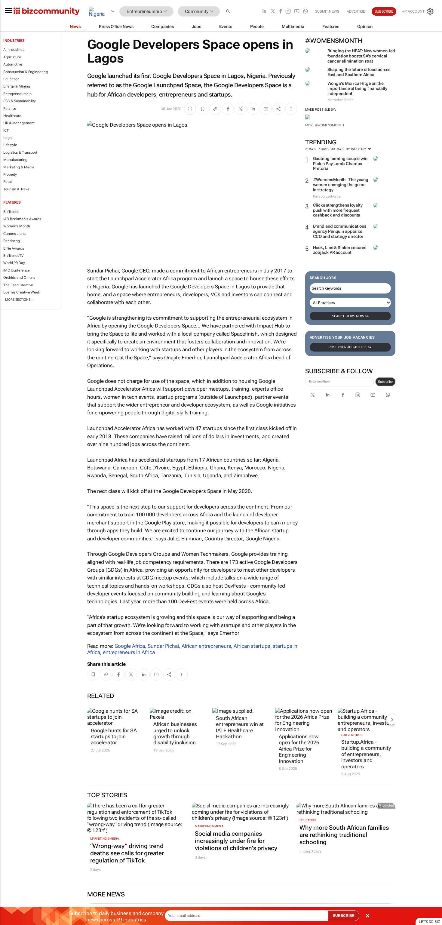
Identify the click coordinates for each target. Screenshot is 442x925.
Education (11, 79)
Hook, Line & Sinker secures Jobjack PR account (339, 250)
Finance (9, 108)
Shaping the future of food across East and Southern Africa (359, 72)
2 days (310, 149)
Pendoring (11, 241)
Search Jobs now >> (350, 316)
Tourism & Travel (16, 189)
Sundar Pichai (163, 646)
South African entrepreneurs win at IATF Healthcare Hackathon (240, 727)
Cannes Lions (14, 234)
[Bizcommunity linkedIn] (264, 12)
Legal (8, 138)
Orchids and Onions (19, 277)
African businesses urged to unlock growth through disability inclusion (175, 733)
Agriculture (12, 57)
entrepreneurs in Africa (129, 652)
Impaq (304, 851)
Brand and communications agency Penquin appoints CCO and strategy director (340, 231)
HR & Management (19, 123)
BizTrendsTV (13, 256)
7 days (323, 149)
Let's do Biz (429, 922)
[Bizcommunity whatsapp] (305, 12)
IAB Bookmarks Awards (22, 219)
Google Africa (130, 646)
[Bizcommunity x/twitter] (273, 12)
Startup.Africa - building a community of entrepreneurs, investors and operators (366, 754)
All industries (13, 50)
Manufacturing (15, 160)
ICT (6, 130)
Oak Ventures (351, 735)
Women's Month (16, 226)
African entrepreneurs (206, 646)
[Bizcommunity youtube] (296, 12)
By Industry (356, 149)
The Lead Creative (18, 285)
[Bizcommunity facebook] (280, 12)
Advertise (356, 11)
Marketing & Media (18, 167)
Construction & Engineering (25, 72)
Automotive (12, 64)
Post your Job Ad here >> (350, 347)
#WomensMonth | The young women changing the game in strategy (341, 184)
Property (10, 174)
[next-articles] (391, 719)
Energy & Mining (16, 86)
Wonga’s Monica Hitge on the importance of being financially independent (357, 88)
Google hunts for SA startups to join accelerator (114, 736)
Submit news (327, 11)
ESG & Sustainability (19, 101)
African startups (252, 646)
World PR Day (14, 263)
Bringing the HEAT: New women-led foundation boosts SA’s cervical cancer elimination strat (361, 55)
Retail (7, 182)
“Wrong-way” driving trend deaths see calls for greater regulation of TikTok (127, 853)
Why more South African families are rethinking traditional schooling (344, 835)
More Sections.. (18, 300)
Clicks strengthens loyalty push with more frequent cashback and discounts (338, 210)
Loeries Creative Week (21, 292)
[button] (229, 11)
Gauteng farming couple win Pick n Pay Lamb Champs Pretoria (340, 163)
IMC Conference (16, 270)
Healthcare (12, 116)
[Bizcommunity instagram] (288, 12)
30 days (337, 149)
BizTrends (11, 212)
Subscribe (385, 381)
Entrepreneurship (17, 94)
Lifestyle (10, 145)
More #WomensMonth (324, 125)
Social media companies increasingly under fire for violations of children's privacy (236, 841)
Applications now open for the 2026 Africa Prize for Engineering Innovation (299, 748)
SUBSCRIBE (344, 916)
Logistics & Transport (20, 152)
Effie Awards (13, 248)
